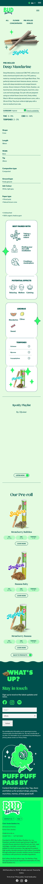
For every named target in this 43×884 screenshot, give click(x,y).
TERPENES (8, 119)
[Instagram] (12, 702)
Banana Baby (21, 584)
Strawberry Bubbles (21, 532)
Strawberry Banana (21, 636)
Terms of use (10, 877)
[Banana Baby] (21, 565)
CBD (24, 116)
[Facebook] (4, 702)
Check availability (32, 111)
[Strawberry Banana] (21, 617)
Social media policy (30, 877)
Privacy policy (20, 877)
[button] (35, 3)
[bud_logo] (9, 11)
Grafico (21, 873)
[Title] (19, 702)
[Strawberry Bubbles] (21, 513)
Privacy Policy (22, 737)
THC (5, 116)
